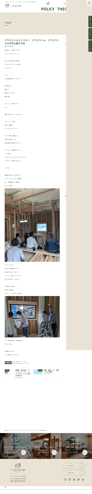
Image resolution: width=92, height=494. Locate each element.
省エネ (14, 361)
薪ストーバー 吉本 (22, 361)
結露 (17, 361)
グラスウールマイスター (25, 363)
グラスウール (16, 363)
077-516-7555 (20, 481)
